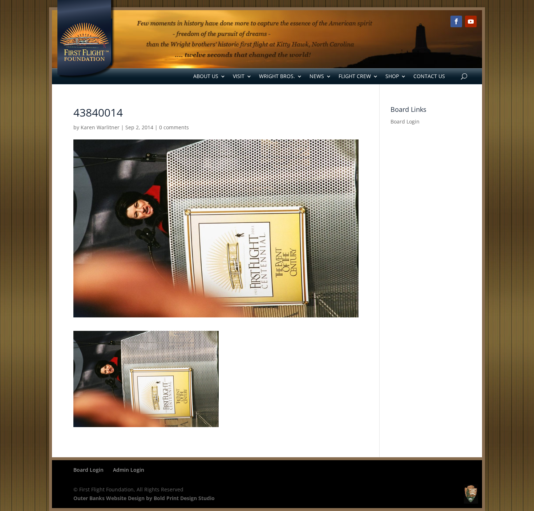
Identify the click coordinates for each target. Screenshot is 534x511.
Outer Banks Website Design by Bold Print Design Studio (144, 498)
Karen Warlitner (100, 127)
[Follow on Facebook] (456, 21)
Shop (392, 76)
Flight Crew (355, 76)
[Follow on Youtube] (471, 21)
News (317, 76)
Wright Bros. (277, 76)
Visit (238, 76)
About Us (205, 76)
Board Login (405, 121)
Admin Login (128, 469)
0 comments (174, 127)
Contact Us (429, 76)
